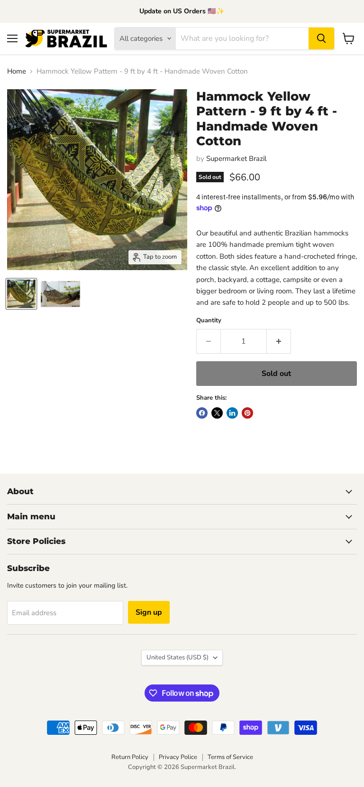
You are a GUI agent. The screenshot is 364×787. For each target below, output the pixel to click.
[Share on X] (217, 413)
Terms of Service (230, 757)
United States (177, 657)
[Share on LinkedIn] (232, 413)
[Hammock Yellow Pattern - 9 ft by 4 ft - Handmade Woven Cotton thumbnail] (21, 294)
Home (16, 71)
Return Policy (129, 757)
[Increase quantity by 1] (279, 341)
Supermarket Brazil (236, 158)
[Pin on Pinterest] (247, 413)
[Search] (321, 38)
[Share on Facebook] (202, 413)
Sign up (149, 612)
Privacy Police (178, 757)
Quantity (208, 320)
